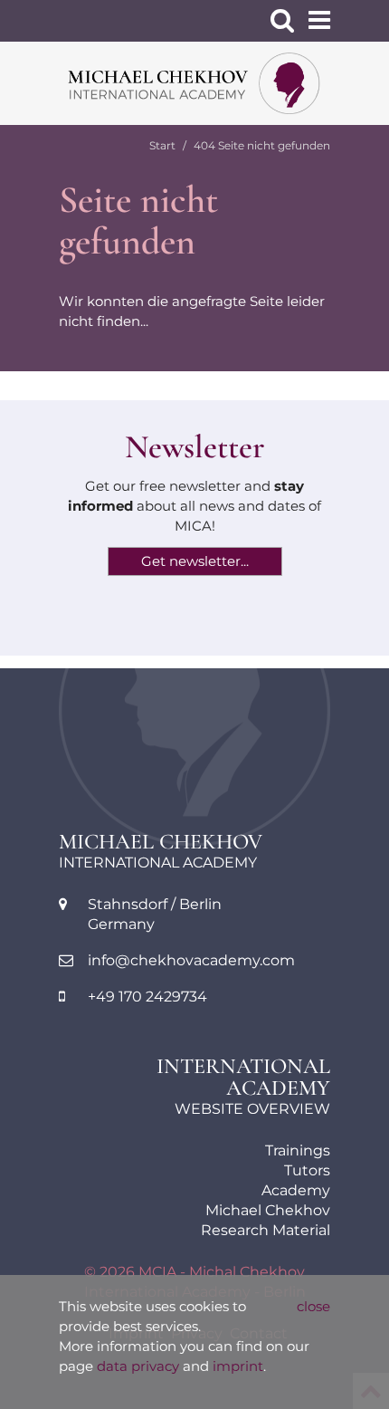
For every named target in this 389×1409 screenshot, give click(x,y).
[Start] (194, 83)
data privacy (138, 1366)
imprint (238, 1366)
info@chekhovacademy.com (191, 960)
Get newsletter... (195, 561)
